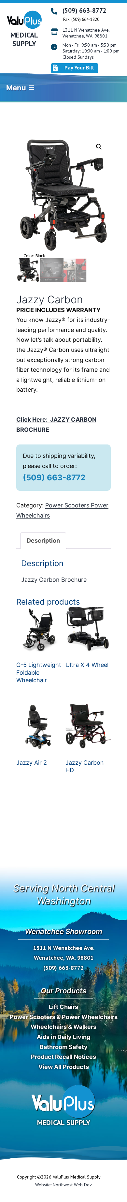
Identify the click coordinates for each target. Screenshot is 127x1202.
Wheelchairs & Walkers (63, 1026)
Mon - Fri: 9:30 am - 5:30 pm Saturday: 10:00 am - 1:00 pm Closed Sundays (91, 51)
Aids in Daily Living (63, 1036)
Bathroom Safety (64, 1047)
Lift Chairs (63, 1006)
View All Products (63, 1066)
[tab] (43, 541)
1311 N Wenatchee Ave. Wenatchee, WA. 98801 (86, 33)
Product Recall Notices (63, 1056)
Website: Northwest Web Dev (63, 1185)
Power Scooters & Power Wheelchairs (64, 1017)
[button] (99, 147)
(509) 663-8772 (84, 10)
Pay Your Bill (79, 67)
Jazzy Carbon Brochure (54, 579)
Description (43, 540)
